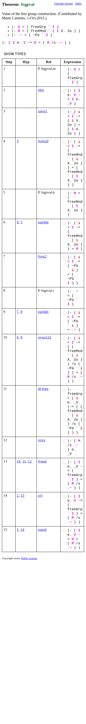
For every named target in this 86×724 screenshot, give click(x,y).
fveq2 (42, 256)
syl (40, 495)
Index (78, 3)
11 (24, 461)
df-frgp (43, 389)
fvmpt (42, 461)
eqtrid (42, 529)
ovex (41, 440)
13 (22, 495)
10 (19, 461)
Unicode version (63, 3)
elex (41, 90)
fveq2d (43, 141)
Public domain (29, 558)
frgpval (27, 4)
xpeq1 (42, 111)
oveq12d (44, 337)
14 (22, 529)
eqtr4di (43, 222)
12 (30, 461)
